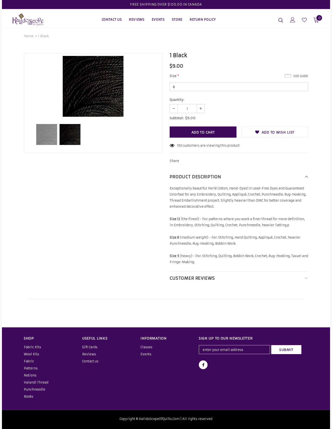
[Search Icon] (280, 20)
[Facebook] (203, 364)
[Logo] (29, 19)
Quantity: (177, 100)
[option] (93, 86)
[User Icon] (292, 20)
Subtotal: (177, 118)
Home (29, 36)
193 (179, 145)
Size (174, 76)
